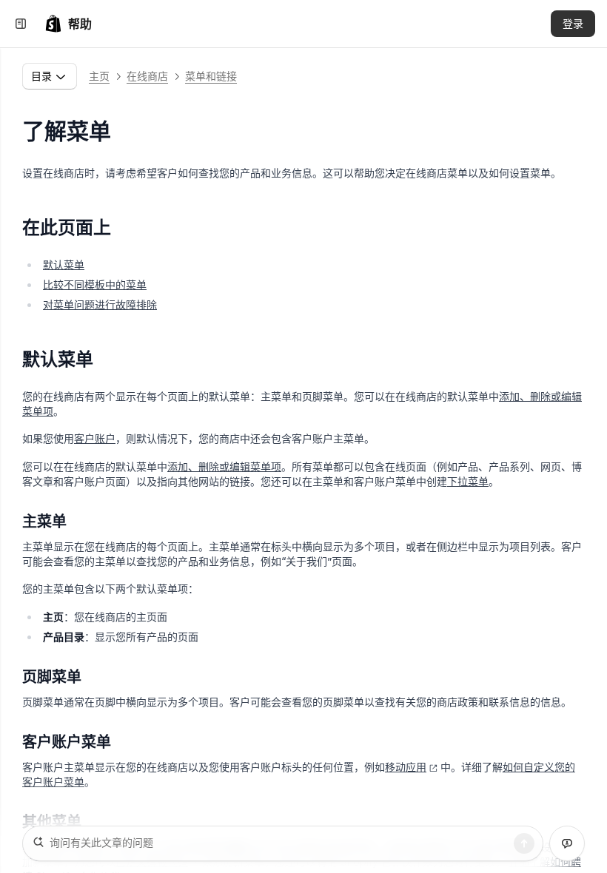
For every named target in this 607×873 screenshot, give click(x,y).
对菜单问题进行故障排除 (100, 304)
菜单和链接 (211, 76)
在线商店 (147, 76)
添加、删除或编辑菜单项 (224, 466)
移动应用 (405, 767)
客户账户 (94, 438)
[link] (68, 24)
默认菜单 (63, 264)
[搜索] (524, 843)
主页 (99, 76)
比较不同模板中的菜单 (95, 284)
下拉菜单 (468, 481)
